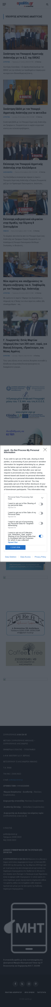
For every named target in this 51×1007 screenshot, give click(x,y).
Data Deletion (10, 557)
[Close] (45, 450)
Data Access (25, 557)
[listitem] (25, 498)
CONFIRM (15, 547)
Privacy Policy (40, 557)
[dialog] (25, 503)
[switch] (41, 504)
